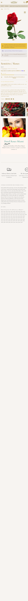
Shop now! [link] (16, 112)
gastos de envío (4, 68)
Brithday (6, 6)
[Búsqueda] (24, 2)
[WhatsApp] (11, 99)
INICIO (2, 6)
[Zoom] (25, 12)
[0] (26, 2)
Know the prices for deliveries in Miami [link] (11, 209)
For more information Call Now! (7, 81)
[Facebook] (6, 99)
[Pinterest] (10, 99)
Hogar (2, 8)
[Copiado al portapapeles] (13, 99)
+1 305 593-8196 (4, 84)
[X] (8, 99)
